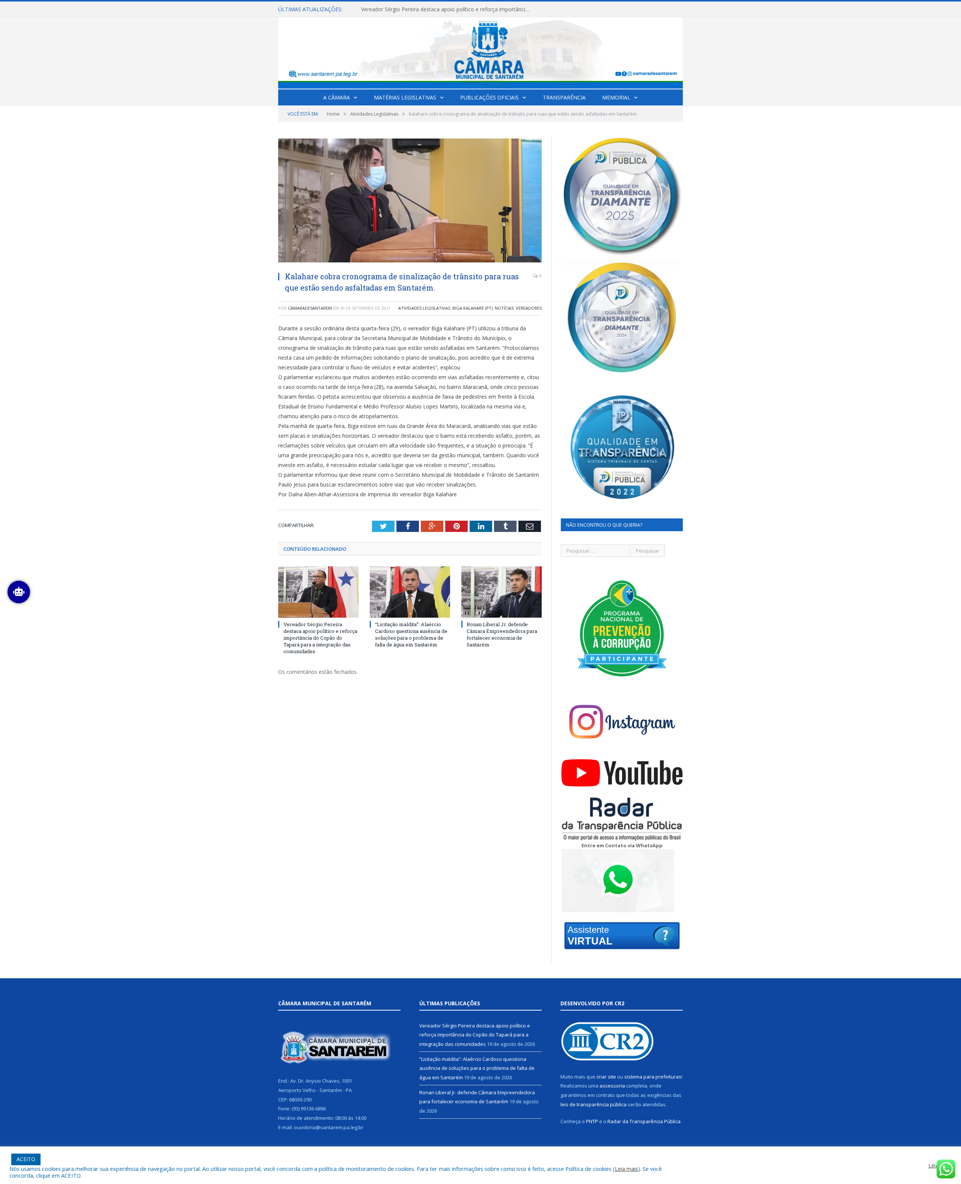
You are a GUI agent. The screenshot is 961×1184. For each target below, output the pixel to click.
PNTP (592, 1121)
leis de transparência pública (593, 1104)
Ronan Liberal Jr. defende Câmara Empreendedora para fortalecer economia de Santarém (502, 634)
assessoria (612, 1085)
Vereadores (529, 308)
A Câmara (336, 97)
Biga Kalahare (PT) (472, 308)
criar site (606, 1076)
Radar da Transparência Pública (644, 1121)
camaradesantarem (310, 308)
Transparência (564, 97)
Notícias (504, 308)
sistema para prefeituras (652, 1076)
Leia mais (626, 1168)
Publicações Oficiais (489, 97)
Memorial (616, 97)
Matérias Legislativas (405, 97)
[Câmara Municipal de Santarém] (480, 51)
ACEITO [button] (26, 1159)
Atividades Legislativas (424, 308)
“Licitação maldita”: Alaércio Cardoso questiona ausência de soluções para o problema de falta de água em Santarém (447, 9)
